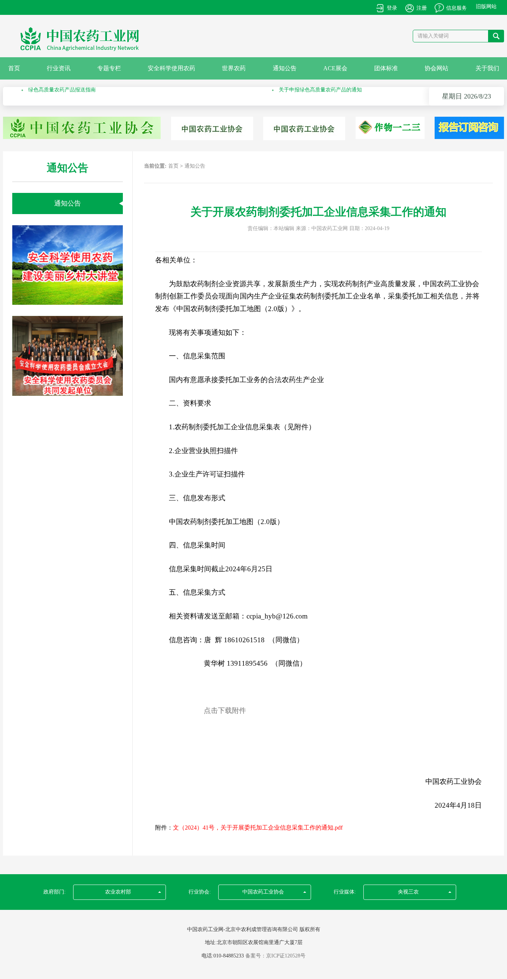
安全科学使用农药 (171, 68)
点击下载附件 (225, 710)
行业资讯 (59, 68)
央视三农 (408, 892)
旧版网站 (486, 6)
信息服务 (456, 8)
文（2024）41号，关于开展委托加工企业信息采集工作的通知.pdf (258, 827)
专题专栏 (109, 68)
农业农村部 (118, 892)
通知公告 (285, 68)
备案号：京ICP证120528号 (275, 956)
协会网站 (436, 68)
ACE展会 (335, 68)
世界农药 (234, 68)
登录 (392, 8)
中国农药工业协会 (263, 892)
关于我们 (487, 68)
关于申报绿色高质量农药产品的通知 (320, 96)
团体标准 (386, 68)
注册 (421, 8)
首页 (14, 68)
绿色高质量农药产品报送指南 (62, 96)
